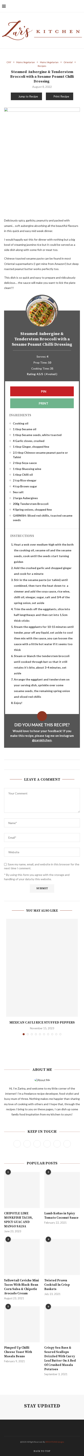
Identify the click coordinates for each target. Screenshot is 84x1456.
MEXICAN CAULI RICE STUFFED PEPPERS (42, 1022)
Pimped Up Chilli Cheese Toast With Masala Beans (18, 1352)
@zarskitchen (42, 740)
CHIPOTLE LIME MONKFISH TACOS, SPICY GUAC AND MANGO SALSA (18, 1219)
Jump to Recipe (28, 96)
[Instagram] (61, 6)
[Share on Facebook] (36, 764)
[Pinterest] (65, 6)
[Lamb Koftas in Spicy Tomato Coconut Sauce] (62, 1190)
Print (43, 403)
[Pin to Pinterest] (44, 764)
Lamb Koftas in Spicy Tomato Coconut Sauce (61, 1215)
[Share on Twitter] (40, 764)
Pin (43, 391)
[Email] (74, 6)
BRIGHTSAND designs (54, 1442)
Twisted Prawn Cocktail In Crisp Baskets (57, 1285)
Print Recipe (61, 96)
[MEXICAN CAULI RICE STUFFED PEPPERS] (42, 968)
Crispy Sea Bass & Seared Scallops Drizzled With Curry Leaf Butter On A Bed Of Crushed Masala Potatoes (60, 1358)
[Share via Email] (48, 764)
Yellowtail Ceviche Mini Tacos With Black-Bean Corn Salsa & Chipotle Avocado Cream (21, 1287)
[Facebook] (53, 6)
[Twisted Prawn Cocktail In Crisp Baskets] (62, 1257)
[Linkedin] (70, 6)
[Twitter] (57, 6)
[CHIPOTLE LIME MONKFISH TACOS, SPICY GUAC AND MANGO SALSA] (22, 1190)
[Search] (80, 6)
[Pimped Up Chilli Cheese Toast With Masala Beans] (22, 1324)
